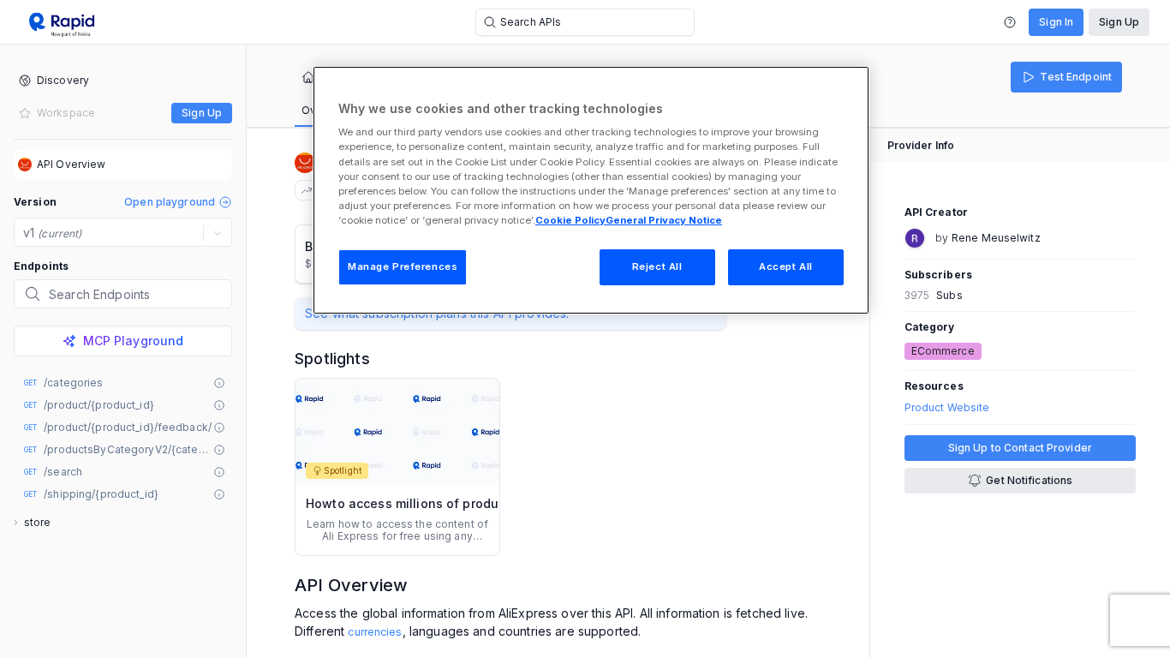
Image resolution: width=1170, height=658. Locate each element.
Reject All (657, 266)
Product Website (947, 408)
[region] (591, 190)
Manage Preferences (402, 266)
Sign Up (1119, 21)
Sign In (1056, 21)
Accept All (786, 266)
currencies (375, 631)
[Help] (1010, 22)
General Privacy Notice (664, 220)
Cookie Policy (570, 220)
